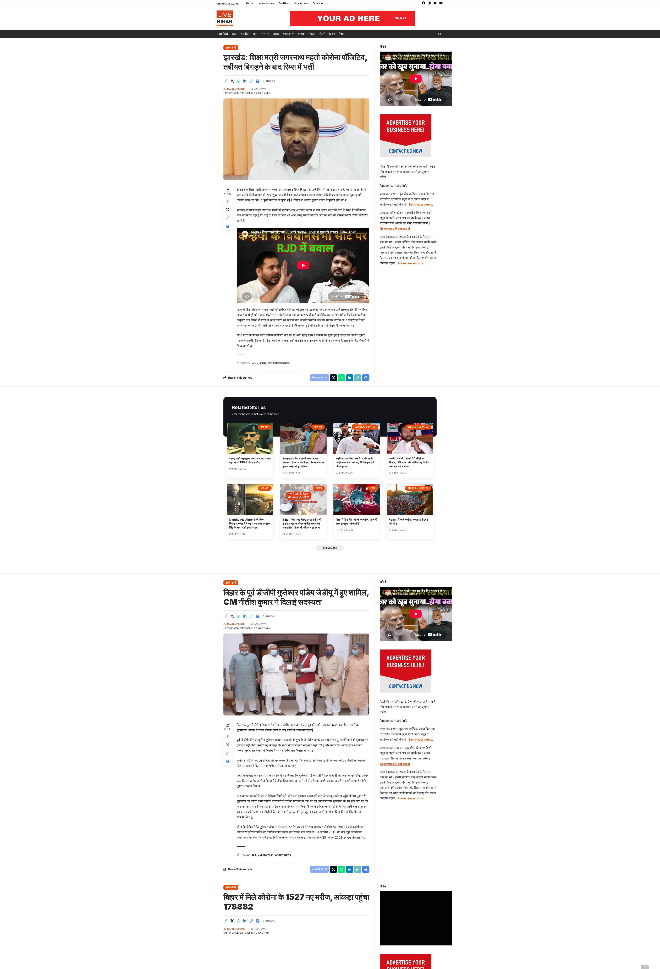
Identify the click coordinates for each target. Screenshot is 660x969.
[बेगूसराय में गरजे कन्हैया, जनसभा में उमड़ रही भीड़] (410, 499)
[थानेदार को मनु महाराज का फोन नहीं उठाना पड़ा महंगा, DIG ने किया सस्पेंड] (250, 438)
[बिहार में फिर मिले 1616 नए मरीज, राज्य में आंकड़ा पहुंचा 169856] (356, 499)
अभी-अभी (231, 47)
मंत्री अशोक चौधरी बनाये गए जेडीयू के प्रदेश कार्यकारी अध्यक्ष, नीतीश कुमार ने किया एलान (355, 462)
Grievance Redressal (395, 229)
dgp (253, 854)
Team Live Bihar (236, 89)
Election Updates (365, 427)
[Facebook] (423, 3)
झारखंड (263, 363)
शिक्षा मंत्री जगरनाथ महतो (278, 363)
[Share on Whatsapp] (238, 81)
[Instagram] (429, 3)
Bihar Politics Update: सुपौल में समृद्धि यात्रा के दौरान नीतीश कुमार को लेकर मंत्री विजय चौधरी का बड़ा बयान (302, 523)
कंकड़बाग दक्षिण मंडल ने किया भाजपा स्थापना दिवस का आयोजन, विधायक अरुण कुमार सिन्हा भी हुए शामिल (303, 462)
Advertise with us (411, 263)
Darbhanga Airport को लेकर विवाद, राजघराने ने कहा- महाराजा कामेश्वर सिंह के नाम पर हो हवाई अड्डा (250, 523)
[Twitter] (435, 3)
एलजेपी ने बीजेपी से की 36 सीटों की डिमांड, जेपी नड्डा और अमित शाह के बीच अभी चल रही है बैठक (409, 462)
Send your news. (421, 204)
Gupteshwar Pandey (270, 854)
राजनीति (319, 488)
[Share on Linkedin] (245, 81)
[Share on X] (232, 81)
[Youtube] (440, 3)
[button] (439, 34)
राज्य (373, 488)
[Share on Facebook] (225, 81)
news (254, 363)
